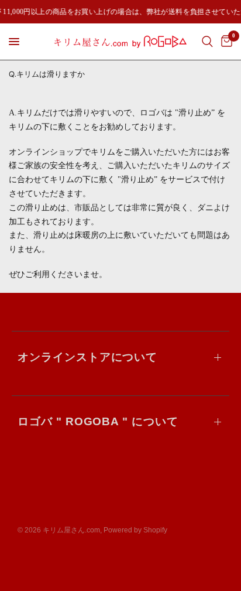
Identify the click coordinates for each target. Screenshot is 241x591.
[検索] (207, 41)
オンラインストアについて (87, 357)
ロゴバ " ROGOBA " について (98, 421)
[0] (224, 41)
